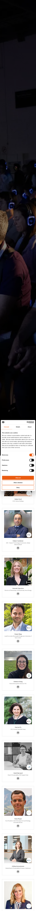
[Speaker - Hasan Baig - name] (18, 623)
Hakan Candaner (18, 541)
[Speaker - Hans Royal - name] (18, 807)
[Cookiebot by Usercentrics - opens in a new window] (26, 422)
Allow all (18, 477)
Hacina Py (18, 727)
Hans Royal (18, 819)
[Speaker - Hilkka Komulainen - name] (18, 854)
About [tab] (29, 427)
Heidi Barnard (18, 773)
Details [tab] (18, 427)
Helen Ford (18, 499)
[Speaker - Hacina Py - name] (18, 715)
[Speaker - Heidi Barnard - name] (18, 761)
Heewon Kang (18, 681)
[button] (18, 547)
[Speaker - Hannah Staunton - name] (18, 576)
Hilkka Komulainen (18, 866)
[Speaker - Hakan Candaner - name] (18, 529)
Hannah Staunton (18, 588)
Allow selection (18, 482)
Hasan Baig (18, 634)
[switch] (31, 460)
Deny (18, 487)
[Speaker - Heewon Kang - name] (18, 669)
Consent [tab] (6, 427)
